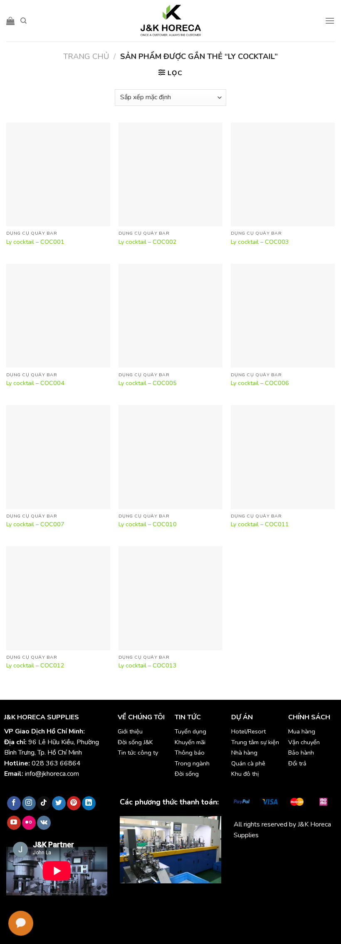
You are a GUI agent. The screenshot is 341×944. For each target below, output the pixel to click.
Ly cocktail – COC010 (148, 524)
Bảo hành (301, 752)
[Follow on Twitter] (59, 803)
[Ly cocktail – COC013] (170, 598)
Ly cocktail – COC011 (260, 524)
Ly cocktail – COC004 (35, 383)
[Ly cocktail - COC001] (58, 174)
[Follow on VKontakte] (44, 823)
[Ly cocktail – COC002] (170, 174)
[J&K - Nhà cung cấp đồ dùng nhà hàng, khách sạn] (170, 21)
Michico (244, 854)
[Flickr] (29, 823)
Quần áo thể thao (258, 865)
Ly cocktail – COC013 (148, 665)
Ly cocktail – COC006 (260, 383)
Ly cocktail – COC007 (35, 524)
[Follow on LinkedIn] (89, 803)
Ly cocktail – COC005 (148, 383)
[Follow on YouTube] (14, 823)
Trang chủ (86, 56)
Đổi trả (297, 763)
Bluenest (298, 865)
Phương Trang (306, 854)
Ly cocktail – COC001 (35, 242)
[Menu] (330, 20)
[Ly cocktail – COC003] (283, 174)
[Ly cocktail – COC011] (283, 457)
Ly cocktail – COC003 (260, 242)
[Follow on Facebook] (14, 803)
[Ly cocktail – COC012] (58, 598)
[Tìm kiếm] (23, 21)
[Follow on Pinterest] (74, 803)
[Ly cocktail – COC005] (170, 316)
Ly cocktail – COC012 (35, 665)
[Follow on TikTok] (44, 803)
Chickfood (271, 854)
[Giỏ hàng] (10, 21)
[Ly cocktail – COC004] (58, 316)
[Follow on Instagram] (29, 803)
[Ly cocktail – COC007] (58, 457)
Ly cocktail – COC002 (148, 242)
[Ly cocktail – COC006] (283, 316)
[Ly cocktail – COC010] (170, 457)
